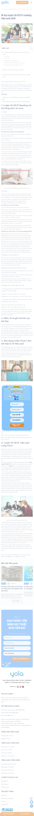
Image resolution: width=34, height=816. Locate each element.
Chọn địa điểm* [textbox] (16, 420)
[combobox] (17, 415)
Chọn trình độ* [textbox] (16, 414)
